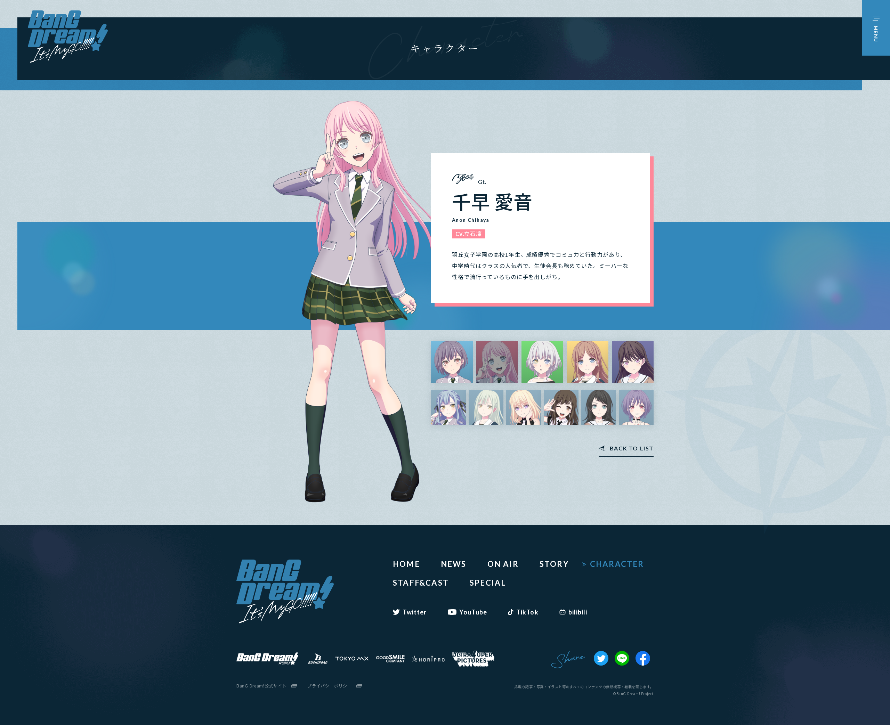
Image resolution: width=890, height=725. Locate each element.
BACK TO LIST (632, 448)
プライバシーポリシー (330, 686)
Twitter (415, 612)
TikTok (527, 612)
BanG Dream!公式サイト (262, 686)
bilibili (578, 612)
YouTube (473, 612)
